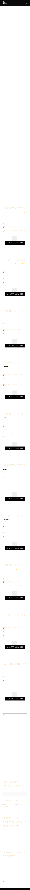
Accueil (5, 74)
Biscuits (9, 74)
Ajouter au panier (15, 243)
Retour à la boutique (15, 141)
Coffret (14, 74)
